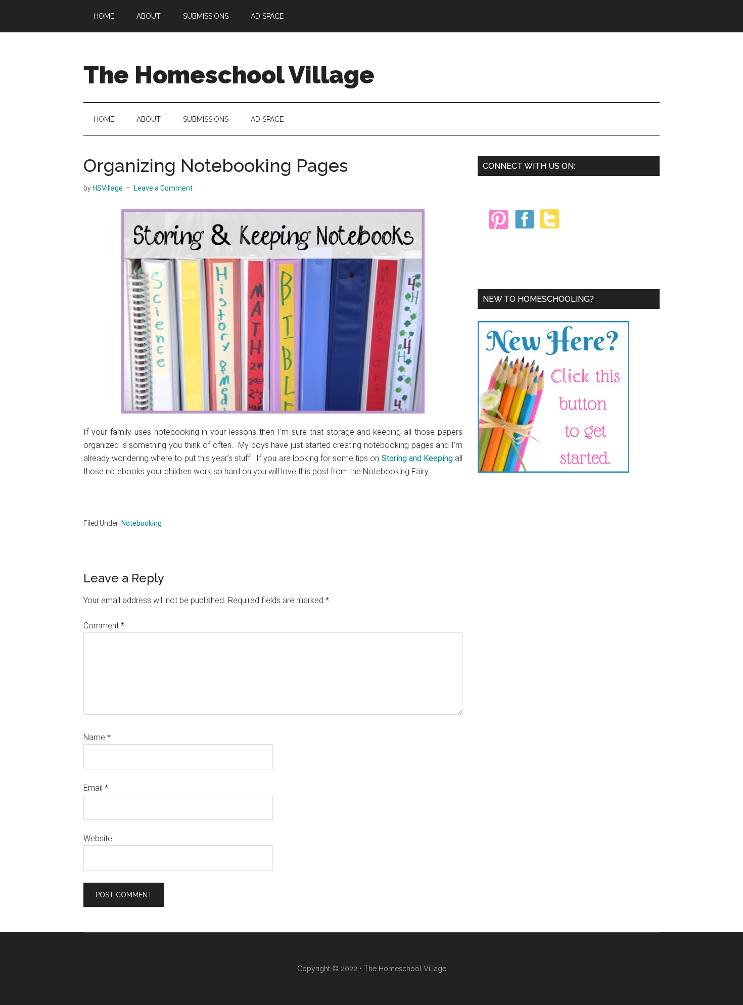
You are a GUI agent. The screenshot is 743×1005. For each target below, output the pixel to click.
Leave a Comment (163, 188)
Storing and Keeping (417, 458)
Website (97, 838)
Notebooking (141, 523)
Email (95, 788)
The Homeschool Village (229, 75)
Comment (103, 625)
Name (97, 737)
